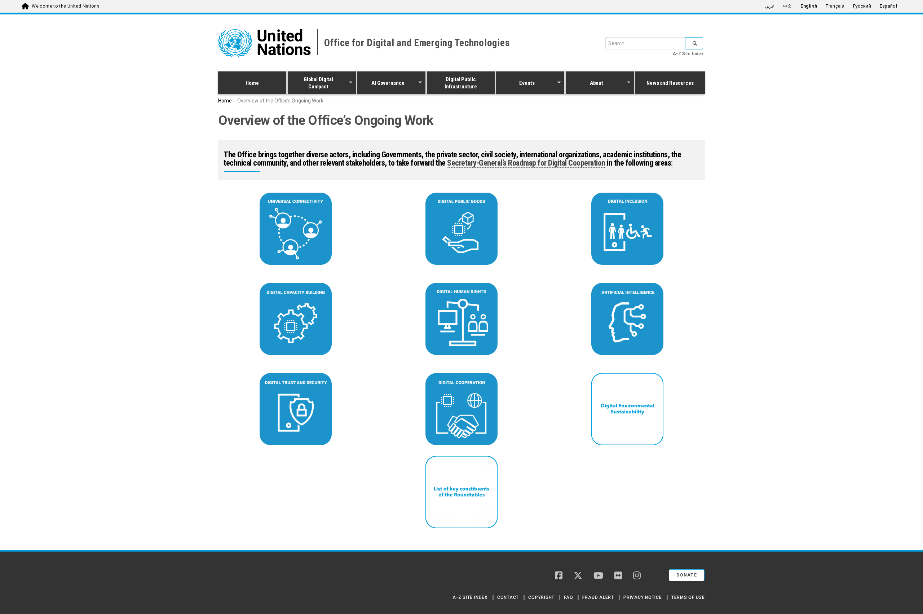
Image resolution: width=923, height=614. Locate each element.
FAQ (568, 597)
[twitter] (578, 576)
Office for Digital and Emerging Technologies (417, 43)
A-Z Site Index (688, 53)
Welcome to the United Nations (66, 6)
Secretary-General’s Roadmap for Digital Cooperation (526, 162)
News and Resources (670, 83)
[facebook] (558, 576)
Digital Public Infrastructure (461, 83)
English (808, 6)
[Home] (243, 572)
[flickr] (618, 576)
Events (515, 84)
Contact (508, 597)
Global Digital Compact (310, 83)
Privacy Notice (642, 597)
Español (888, 6)
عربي (769, 6)
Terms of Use (688, 597)
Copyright (541, 597)
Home (252, 83)
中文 (787, 6)
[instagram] (637, 576)
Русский (862, 6)
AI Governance (381, 84)
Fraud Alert (598, 597)
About (584, 84)
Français (835, 6)
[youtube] (598, 576)
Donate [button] (686, 575)
